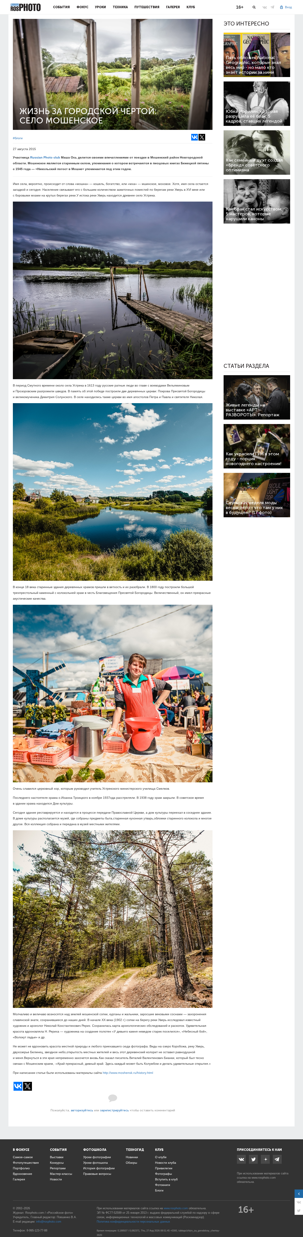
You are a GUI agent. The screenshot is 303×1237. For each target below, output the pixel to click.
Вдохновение (22, 1174)
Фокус (82, 7)
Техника (120, 7)
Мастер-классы (61, 1174)
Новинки (132, 1157)
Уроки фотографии (97, 1157)
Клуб (191, 7)
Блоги (159, 1190)
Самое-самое (23, 1157)
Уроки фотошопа (95, 1162)
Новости (56, 1179)
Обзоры (131, 1162)
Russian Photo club (45, 157)
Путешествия (146, 7)
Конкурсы (57, 1162)
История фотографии (99, 1168)
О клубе (161, 1157)
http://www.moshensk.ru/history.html (128, 1072)
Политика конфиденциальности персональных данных (133, 1221)
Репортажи (58, 1168)
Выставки (56, 1157)
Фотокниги (162, 1185)
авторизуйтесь (82, 1110)
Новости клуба (165, 1162)
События (61, 7)
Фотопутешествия (26, 1162)
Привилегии (163, 1168)
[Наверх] (297, 1222)
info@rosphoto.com (48, 1221)
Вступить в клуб (166, 1179)
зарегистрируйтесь (114, 1110)
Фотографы (163, 1174)
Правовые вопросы (97, 1174)
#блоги (18, 138)
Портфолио (21, 1168)
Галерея (173, 7)
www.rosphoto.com (264, 1177)
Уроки (100, 7)
